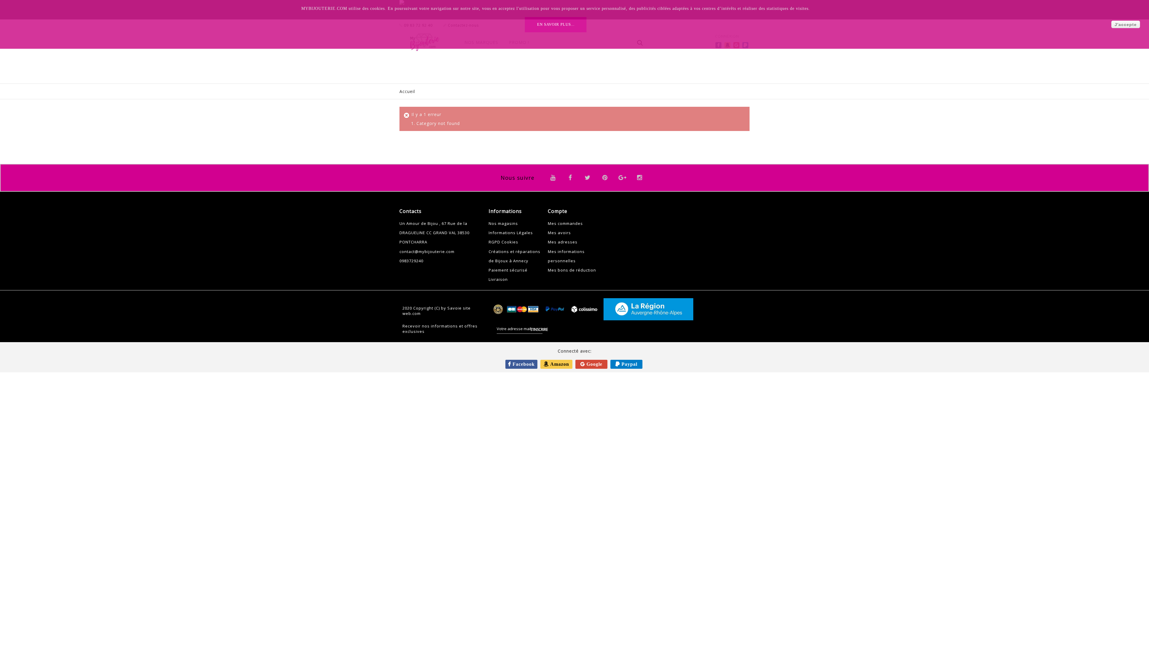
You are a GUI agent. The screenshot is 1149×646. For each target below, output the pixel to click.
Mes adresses (562, 242)
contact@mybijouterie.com (427, 251)
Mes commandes (565, 223)
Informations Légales (511, 232)
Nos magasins (503, 223)
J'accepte (1126, 24)
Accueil (407, 91)
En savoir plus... (555, 24)
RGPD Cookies (503, 242)
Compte (557, 211)
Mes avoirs (559, 232)
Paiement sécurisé (508, 270)
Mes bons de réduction (572, 270)
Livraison (498, 279)
